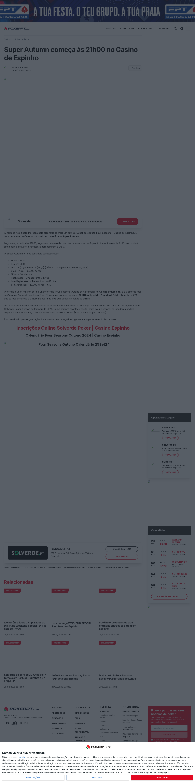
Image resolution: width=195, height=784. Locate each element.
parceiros (22, 757)
